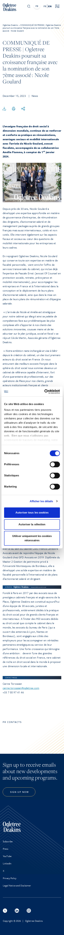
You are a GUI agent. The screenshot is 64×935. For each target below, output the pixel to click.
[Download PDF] (4, 109)
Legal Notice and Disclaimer (17, 885)
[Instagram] (29, 910)
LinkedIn (7, 863)
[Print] (13, 109)
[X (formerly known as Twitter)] (5, 910)
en (49, 6)
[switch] (55, 464)
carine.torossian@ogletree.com (21, 688)
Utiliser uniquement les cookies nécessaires (32, 538)
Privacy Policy (9, 878)
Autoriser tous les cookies (32, 512)
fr (45, 6)
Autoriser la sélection (31, 524)
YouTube (7, 856)
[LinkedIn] (17, 910)
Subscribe (8, 841)
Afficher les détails (41, 501)
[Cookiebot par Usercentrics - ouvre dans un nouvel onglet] (45, 391)
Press (5, 849)
